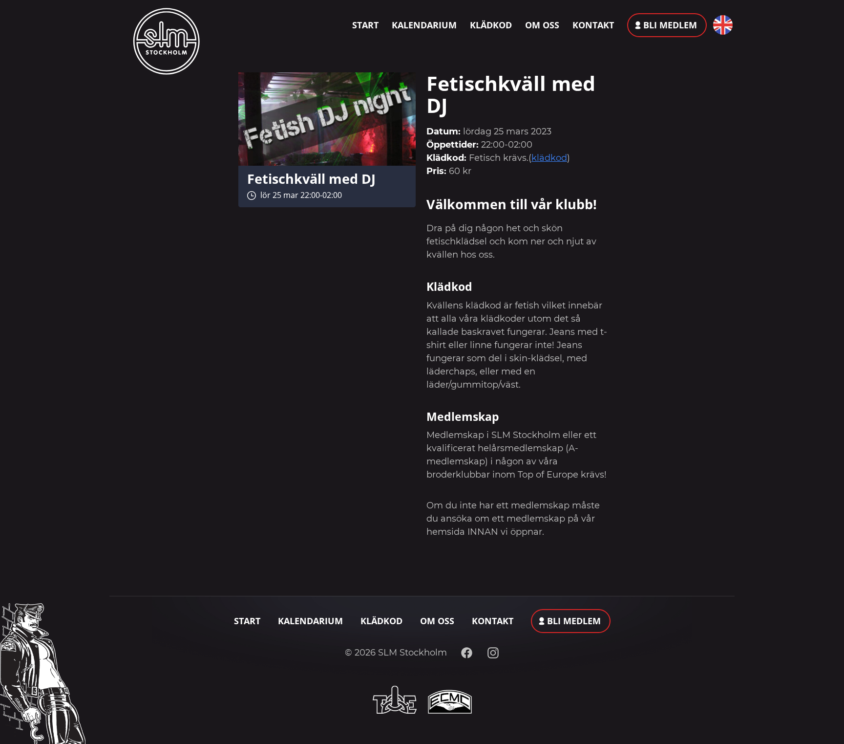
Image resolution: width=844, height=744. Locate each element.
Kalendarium (424, 25)
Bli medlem (670, 25)
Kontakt (593, 25)
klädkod (549, 158)
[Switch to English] (721, 25)
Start (365, 25)
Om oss (542, 25)
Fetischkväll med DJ (311, 179)
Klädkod (491, 25)
